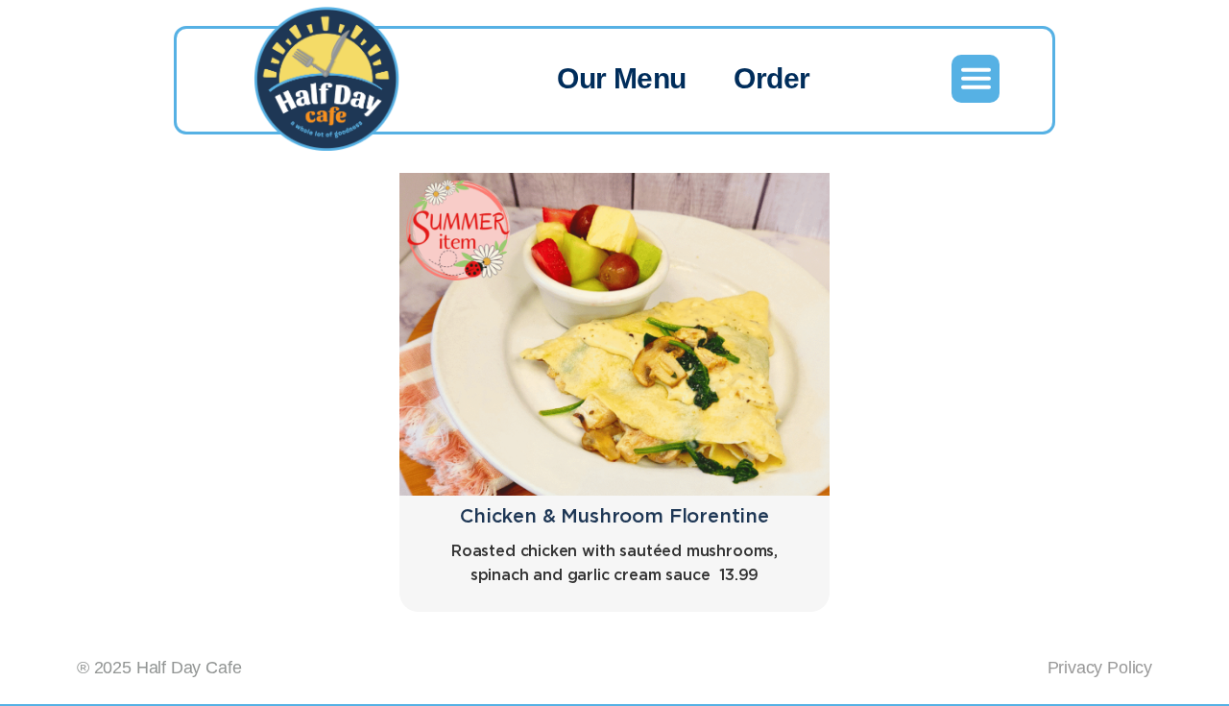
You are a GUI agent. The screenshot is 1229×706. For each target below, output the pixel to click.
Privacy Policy (1100, 667)
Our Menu (621, 78)
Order (771, 78)
